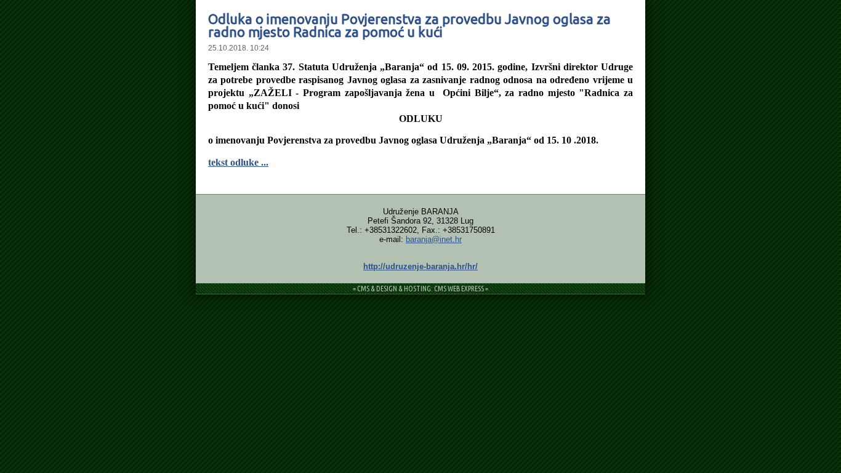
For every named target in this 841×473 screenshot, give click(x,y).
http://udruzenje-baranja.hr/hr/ (420, 266)
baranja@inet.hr (434, 239)
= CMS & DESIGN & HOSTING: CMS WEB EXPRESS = (420, 289)
